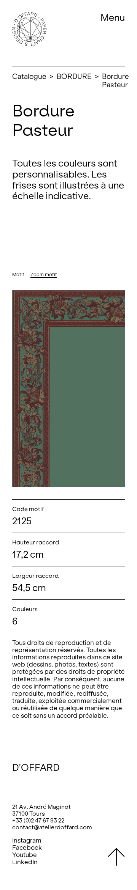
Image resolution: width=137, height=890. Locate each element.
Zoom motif (43, 274)
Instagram (26, 840)
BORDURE (74, 76)
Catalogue (29, 76)
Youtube (24, 855)
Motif (18, 274)
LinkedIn (25, 862)
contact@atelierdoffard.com (52, 827)
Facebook (27, 847)
